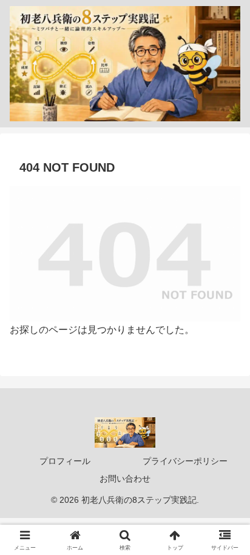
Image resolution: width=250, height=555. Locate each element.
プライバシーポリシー (185, 461)
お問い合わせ (125, 478)
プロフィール (64, 461)
